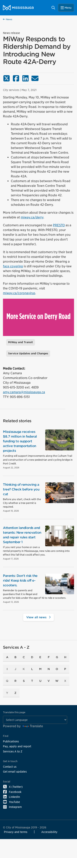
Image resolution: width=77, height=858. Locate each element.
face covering (13, 266)
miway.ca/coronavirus (19, 293)
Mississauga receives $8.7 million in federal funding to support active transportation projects (20, 441)
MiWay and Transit (20, 342)
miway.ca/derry (32, 217)
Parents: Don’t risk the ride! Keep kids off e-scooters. (20, 580)
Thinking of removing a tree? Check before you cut (21, 489)
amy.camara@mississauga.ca (24, 392)
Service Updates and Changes (28, 353)
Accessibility (49, 832)
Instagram (15, 806)
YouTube (14, 802)
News (8, 19)
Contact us (9, 766)
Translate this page (14, 712)
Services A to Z (12, 751)
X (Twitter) (16, 786)
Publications (11, 741)
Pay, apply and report (17, 746)
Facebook (15, 791)
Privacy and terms (15, 832)
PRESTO (59, 225)
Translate (36, 726)
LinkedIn (14, 796)
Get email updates (15, 771)
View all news (37, 617)
